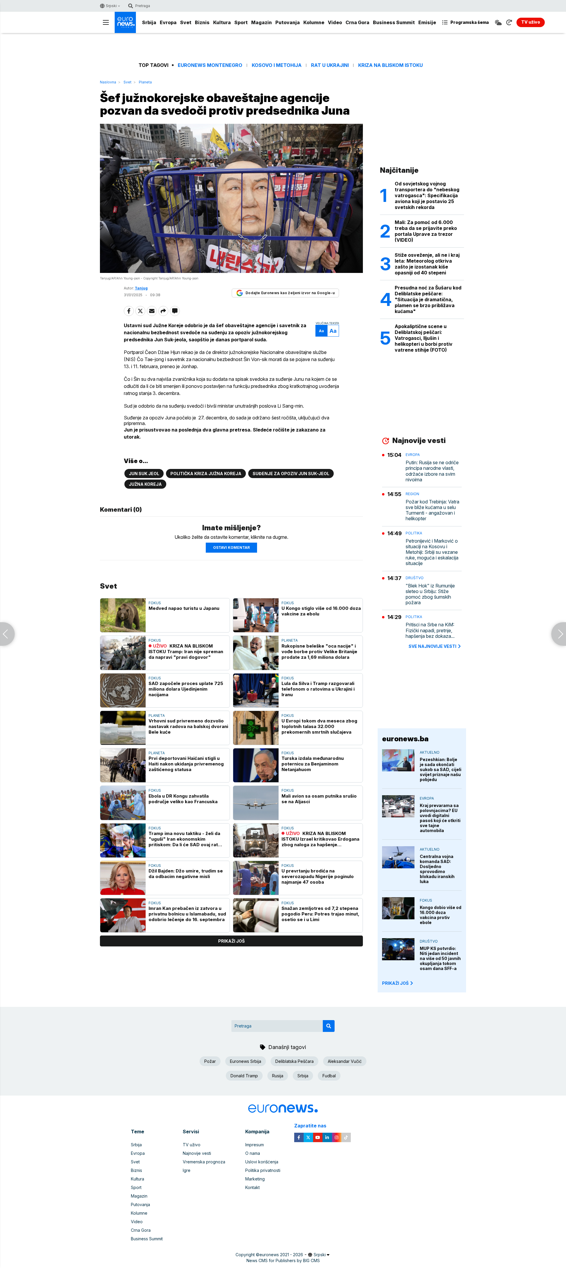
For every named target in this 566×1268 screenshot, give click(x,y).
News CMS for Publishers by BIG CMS (283, 1260)
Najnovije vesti (197, 1153)
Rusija (277, 1075)
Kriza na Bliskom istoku (390, 65)
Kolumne (313, 22)
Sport (241, 22)
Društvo (415, 578)
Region (412, 494)
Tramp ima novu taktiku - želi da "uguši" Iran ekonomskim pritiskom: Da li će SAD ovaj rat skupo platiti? (184, 839)
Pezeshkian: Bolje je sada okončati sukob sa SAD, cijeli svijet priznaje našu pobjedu (440, 769)
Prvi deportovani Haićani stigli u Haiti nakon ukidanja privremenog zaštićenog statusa (186, 763)
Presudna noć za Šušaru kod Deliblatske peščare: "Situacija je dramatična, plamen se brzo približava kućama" (428, 299)
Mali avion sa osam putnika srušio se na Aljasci (319, 798)
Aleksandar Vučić (345, 1061)
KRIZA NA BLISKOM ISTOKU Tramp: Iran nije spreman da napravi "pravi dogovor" (186, 651)
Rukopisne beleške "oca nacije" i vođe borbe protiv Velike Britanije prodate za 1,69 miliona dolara (319, 651)
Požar (210, 1061)
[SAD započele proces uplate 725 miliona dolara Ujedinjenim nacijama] (123, 690)
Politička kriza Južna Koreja (205, 473)
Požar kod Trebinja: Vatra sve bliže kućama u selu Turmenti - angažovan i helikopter (432, 510)
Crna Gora (357, 22)
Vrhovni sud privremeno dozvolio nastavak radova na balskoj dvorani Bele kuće (188, 726)
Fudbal (329, 1075)
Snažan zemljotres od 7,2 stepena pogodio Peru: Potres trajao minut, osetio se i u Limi (320, 913)
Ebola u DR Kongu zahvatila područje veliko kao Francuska (183, 798)
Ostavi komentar (231, 547)
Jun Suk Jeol (144, 473)
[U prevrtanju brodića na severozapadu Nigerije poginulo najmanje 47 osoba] (256, 878)
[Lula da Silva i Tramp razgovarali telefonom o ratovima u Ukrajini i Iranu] (256, 690)
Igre (186, 1170)
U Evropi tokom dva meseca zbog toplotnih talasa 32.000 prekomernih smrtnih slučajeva (319, 726)
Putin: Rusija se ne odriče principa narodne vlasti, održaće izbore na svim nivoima (432, 471)
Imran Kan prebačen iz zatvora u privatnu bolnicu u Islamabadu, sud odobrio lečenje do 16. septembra (187, 913)
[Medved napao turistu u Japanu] (123, 615)
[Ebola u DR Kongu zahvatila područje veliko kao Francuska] (123, 803)
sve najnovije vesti (432, 646)
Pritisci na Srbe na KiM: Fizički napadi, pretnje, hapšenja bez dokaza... (430, 630)
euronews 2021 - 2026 (281, 1254)
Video (335, 22)
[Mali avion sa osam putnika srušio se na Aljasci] (256, 803)
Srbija (149, 22)
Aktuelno (430, 752)
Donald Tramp (244, 1075)
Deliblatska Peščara (294, 1061)
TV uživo (191, 1144)
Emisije (427, 22)
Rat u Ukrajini (330, 65)
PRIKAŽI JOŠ (395, 983)
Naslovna (108, 82)
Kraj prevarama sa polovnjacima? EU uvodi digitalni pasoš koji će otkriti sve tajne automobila (440, 818)
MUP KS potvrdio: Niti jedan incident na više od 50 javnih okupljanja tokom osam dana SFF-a (440, 958)
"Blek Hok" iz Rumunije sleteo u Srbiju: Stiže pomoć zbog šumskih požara (430, 594)
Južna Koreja (145, 484)
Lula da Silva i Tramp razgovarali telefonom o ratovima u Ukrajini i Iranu (318, 689)
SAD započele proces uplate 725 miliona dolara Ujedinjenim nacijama (186, 689)
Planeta (145, 82)
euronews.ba (405, 739)
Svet (185, 22)
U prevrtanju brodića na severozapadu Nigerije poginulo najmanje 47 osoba (318, 876)
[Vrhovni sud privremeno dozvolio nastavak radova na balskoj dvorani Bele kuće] (123, 728)
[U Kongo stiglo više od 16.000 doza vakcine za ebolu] (256, 615)
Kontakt (252, 1187)
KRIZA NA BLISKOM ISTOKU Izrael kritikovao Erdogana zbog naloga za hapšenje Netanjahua (320, 839)
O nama (252, 1153)
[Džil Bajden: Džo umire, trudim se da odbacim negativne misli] (123, 878)
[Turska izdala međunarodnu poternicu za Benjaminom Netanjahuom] (256, 765)
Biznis (202, 22)
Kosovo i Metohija (277, 65)
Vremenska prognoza (204, 1161)
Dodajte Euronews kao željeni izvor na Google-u (290, 293)
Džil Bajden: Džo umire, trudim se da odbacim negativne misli (186, 873)
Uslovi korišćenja (261, 1161)
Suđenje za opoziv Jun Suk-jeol (291, 473)
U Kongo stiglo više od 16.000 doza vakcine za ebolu (321, 611)
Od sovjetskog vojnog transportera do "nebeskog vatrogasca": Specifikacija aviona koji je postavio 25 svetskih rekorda (427, 195)
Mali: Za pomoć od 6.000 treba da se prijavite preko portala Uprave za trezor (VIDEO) (426, 231)
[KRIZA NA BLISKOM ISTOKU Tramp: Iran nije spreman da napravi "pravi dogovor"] (123, 653)
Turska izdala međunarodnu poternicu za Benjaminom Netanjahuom (313, 763)
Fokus (155, 603)
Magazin (261, 22)
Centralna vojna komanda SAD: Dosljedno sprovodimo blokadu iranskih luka (437, 869)
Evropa (168, 22)
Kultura (222, 22)
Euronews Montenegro (210, 65)
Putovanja (287, 22)
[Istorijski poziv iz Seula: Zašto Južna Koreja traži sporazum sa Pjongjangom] (558, 634)
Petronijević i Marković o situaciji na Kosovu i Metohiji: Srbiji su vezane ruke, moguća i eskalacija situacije (432, 552)
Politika (414, 533)
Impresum (254, 1144)
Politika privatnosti (262, 1170)
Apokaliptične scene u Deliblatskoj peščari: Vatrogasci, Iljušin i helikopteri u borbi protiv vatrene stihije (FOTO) (424, 338)
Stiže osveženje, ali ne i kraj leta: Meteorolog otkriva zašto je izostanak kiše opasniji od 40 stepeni (427, 264)
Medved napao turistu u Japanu (184, 608)
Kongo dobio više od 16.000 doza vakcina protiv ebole (440, 915)
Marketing (255, 1178)
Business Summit (394, 22)
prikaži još (231, 940)
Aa (321, 331)
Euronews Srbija (245, 1061)
